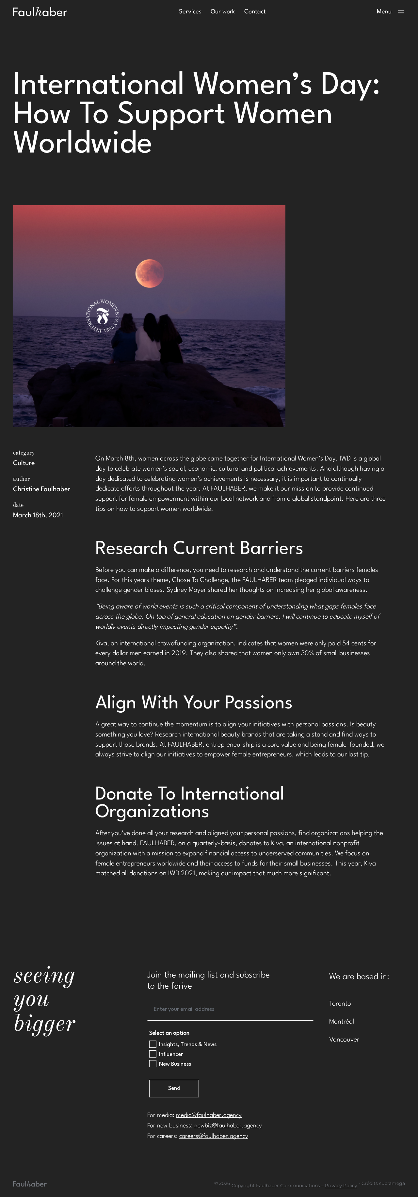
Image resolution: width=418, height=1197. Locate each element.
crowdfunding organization (195, 643)
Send (174, 1088)
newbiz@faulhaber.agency (228, 1126)
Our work (223, 12)
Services (190, 12)
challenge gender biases (129, 590)
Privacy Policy (341, 1186)
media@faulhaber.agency (209, 1115)
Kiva (277, 843)
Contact (255, 12)
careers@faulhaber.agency (213, 1136)
